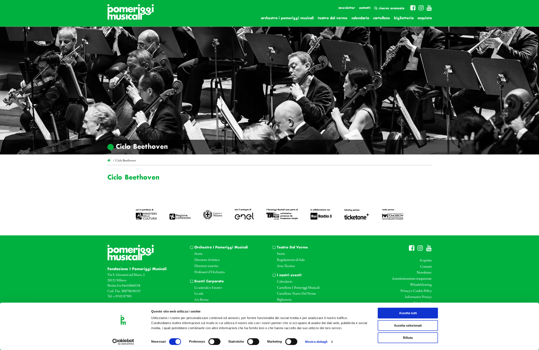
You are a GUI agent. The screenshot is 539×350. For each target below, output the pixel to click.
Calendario (360, 18)
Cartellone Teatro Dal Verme (296, 293)
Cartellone (381, 18)
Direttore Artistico (207, 259)
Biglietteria (404, 18)
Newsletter (346, 8)
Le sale (198, 293)
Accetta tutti (408, 313)
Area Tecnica (286, 265)
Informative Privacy (418, 296)
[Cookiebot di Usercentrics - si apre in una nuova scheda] (123, 342)
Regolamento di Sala (291, 259)
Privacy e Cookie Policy (416, 290)
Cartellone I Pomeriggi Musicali (298, 287)
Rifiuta (408, 337)
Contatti (364, 8)
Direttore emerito (206, 265)
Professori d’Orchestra (209, 272)
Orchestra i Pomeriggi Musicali (287, 18)
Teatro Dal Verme (332, 18)
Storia (198, 253)
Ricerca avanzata (391, 8)
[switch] (214, 341)
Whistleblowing (421, 284)
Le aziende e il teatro (208, 287)
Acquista (425, 18)
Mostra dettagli (316, 342)
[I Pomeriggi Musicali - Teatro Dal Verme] (130, 14)
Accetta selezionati (408, 325)
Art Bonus (201, 299)
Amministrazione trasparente (412, 278)
